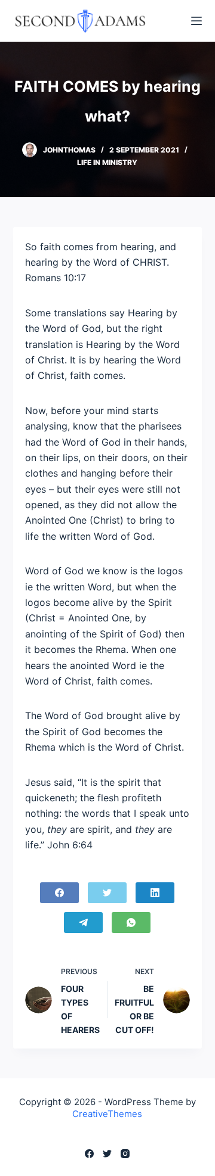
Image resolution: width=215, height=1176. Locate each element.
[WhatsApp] (131, 922)
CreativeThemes (107, 1113)
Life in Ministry (107, 162)
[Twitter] (107, 892)
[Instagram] (125, 1153)
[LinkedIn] (155, 892)
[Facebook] (59, 892)
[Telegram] (83, 922)
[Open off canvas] (196, 20)
